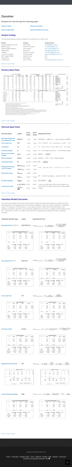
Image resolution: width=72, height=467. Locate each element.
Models (44, 456)
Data (50, 456)
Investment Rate (7, 162)
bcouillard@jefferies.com (52, 52)
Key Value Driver (6, 225)
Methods (38, 456)
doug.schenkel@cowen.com (53, 54)
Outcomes (62, 456)
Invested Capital (7, 150)
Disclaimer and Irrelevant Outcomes (34, 458)
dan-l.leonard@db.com (52, 48)
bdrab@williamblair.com (52, 50)
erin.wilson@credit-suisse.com (54, 60)
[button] (46, 458)
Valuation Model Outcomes (39, 30)
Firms (32, 456)
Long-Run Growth (7, 186)
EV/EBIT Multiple (7, 180)
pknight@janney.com (51, 45)
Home (8, 456)
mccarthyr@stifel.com (51, 46)
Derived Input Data (7, 30)
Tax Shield (4, 147)
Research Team (24, 456)
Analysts (55, 456)
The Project (15, 456)
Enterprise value (7, 173)
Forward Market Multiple (9, 394)
